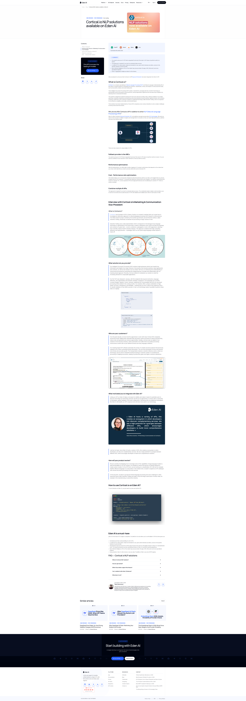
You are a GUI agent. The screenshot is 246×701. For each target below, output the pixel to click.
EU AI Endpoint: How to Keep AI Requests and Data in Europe (149, 679)
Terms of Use (147, 698)
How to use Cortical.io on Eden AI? (89, 51)
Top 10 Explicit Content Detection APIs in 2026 (146, 681)
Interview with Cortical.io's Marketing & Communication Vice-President (93, 49)
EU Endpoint (111, 2)
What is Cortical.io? (86, 46)
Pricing (126, 2)
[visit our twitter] (93, 684)
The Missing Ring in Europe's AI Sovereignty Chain (146, 689)
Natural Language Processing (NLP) (134, 85)
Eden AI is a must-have (87, 53)
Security (117, 2)
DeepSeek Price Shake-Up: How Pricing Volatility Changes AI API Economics (91, 626)
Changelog (124, 681)
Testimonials (124, 679)
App (109, 674)
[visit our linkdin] (97, 684)
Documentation (111, 677)
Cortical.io (110, 85)
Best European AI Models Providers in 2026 (145, 677)
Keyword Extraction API (126, 116)
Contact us (124, 685)
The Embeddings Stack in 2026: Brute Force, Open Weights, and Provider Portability (151, 626)
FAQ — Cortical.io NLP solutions (88, 54)
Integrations (110, 683)
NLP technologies (153, 116)
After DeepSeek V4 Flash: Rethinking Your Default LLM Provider (121, 626)
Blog (123, 677)
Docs (122, 2)
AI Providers (110, 685)
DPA (154, 698)
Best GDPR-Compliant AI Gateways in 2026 (145, 683)
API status (110, 681)
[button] (103, 2)
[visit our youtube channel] (89, 684)
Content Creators (125, 683)
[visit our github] (85, 684)
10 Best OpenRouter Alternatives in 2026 (144, 674)
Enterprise (132, 2)
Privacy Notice (162, 698)
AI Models (124, 674)
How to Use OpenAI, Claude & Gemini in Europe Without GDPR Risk (149, 686)
